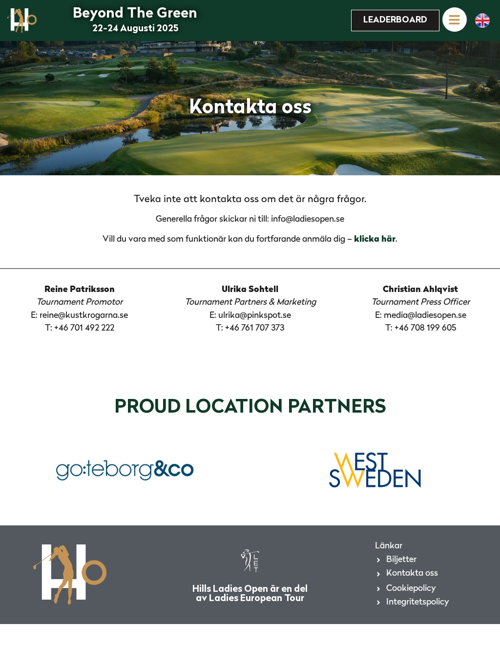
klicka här (375, 239)
